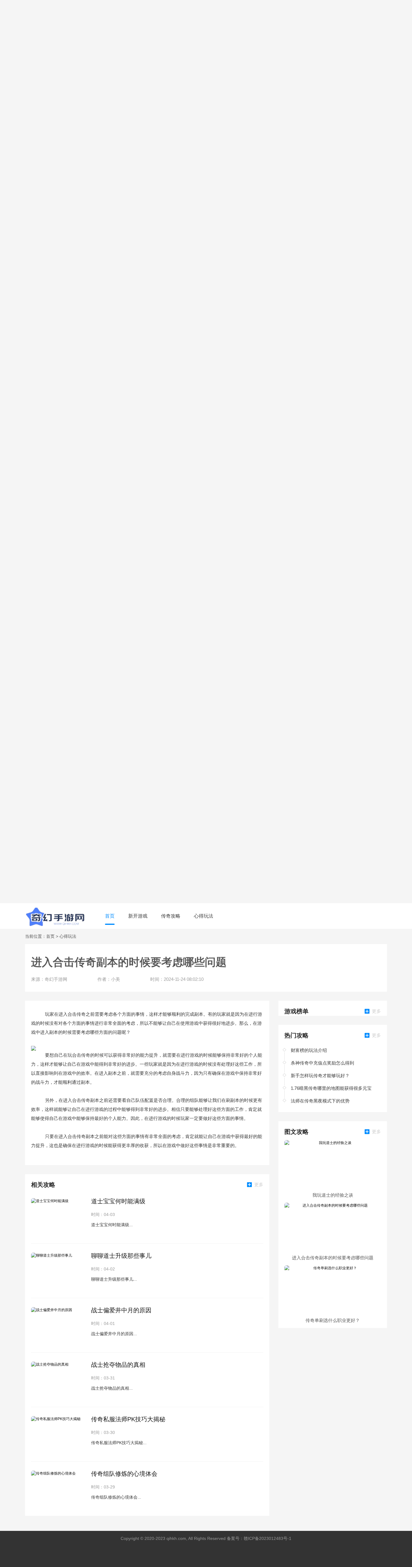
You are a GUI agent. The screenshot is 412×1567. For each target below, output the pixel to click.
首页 (110, 916)
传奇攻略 (170, 916)
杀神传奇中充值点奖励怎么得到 (322, 1063)
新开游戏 (137, 916)
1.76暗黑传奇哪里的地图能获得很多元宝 (331, 1088)
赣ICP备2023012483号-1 (267, 1538)
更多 (258, 1184)
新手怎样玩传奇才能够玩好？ (320, 1075)
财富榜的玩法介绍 (309, 1050)
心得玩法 (203, 916)
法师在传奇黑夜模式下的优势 (320, 1101)
